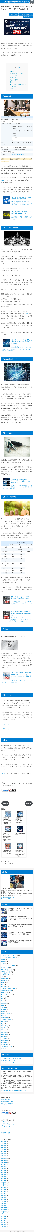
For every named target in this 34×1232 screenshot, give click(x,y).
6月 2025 (3, 1170)
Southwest (4, 1017)
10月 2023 (4, 1212)
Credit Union (5, 1040)
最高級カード (5, 967)
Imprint (3, 1036)
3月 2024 (3, 1201)
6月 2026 (3, 1145)
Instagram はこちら (7, 898)
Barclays (4, 996)
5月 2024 (3, 1197)
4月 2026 (3, 1149)
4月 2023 (3, 1224)
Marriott (3, 986)
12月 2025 (4, 1158)
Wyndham (4, 1028)
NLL (2, 1005)
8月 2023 (3, 1216)
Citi (2, 976)
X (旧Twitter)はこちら (7, 897)
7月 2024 (3, 1193)
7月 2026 (3, 1143)
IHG (2, 1015)
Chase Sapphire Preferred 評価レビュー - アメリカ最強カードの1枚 (20, 925)
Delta (2, 1001)
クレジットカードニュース (9, 955)
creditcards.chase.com (18, 154)
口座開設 (3, 1009)
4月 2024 (3, 1199)
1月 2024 (3, 1205)
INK (16, 14)
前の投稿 (28, 803)
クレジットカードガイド (8, 965)
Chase (11, 14)
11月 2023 (4, 1210)
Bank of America (6, 994)
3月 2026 (3, 1152)
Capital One (4, 978)
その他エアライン (6, 1019)
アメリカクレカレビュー (26, 14)
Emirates (4, 1042)
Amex (3, 959)
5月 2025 (3, 1172)
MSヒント (4, 992)
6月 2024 (3, 1195)
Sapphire (4, 980)
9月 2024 (3, 1189)
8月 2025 (3, 1166)
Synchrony (4, 1044)
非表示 (18, 67)
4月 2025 (3, 1174)
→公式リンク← (6, 729)
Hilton (3, 982)
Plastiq (26, 313)
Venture (3, 1007)
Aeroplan (4, 1032)
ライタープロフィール (7, 1124)
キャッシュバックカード (8, 988)
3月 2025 (3, 1176)
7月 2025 (3, 1168)
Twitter (3, 773)
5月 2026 (3, 1147)
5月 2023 (3, 1222)
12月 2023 (4, 1208)
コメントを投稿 (8, 863)
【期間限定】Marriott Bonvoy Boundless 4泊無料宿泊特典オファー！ (20, 941)
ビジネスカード (28, 16)
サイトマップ (5, 1122)
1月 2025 (3, 1181)
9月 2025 (3, 1164)
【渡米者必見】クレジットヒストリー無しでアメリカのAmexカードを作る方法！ (20, 933)
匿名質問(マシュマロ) (7, 1101)
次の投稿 (5, 803)
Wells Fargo (4, 1026)
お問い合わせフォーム (7, 1099)
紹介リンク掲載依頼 (7, 1104)
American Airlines (6, 990)
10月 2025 (4, 1162)
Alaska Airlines (5, 1013)
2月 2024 (3, 1203)
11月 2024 (4, 1185)
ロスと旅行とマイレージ (8, 1060)
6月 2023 (3, 1220)
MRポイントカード (6, 970)
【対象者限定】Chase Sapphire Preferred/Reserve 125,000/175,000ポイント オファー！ (20, 918)
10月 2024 (4, 1187)
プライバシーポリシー (7, 1126)
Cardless (4, 1021)
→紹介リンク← (6, 724)
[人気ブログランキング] (12, 790)
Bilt (2, 999)
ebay (2, 180)
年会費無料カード (6, 974)
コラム (3, 1048)
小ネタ (3, 963)
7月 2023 (3, 1218)
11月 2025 (4, 1160)
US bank (3, 1030)
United (3, 1011)
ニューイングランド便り (8, 1062)
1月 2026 (3, 1156)
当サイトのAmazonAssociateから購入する (13, 1090)
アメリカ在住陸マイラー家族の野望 (11, 1058)
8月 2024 (3, 1191)
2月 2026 (3, 1154)
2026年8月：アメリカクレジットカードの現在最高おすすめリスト (20, 909)
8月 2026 (3, 1141)
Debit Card (4, 1034)
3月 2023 (3, 1226)
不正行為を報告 (5, 1133)
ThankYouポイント (6, 1046)
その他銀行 (4, 1038)
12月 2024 (4, 1183)
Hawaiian (4, 1003)
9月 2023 (3, 1214)
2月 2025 (3, 1178)
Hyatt (3, 1023)
